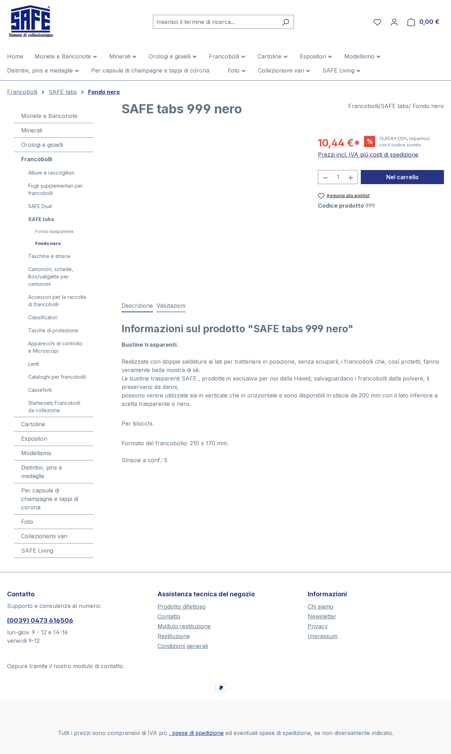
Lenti (33, 364)
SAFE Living (37, 550)
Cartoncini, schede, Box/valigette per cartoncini (50, 276)
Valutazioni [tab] (170, 305)
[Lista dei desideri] (377, 22)
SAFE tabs (41, 219)
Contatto (168, 616)
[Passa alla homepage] (42, 20)
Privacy (318, 626)
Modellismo (36, 453)
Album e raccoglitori (51, 173)
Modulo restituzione (184, 626)
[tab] (137, 306)
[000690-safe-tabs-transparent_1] (213, 211)
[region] (213, 211)
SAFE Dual (40, 206)
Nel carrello (402, 177)
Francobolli (36, 159)
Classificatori (42, 317)
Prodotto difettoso (181, 606)
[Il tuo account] (394, 22)
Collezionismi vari (44, 536)
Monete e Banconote (49, 115)
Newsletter (322, 616)
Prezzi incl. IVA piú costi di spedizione (368, 154)
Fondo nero (48, 243)
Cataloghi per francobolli (57, 377)
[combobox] (215, 22)
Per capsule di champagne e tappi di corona (49, 499)
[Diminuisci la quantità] (325, 177)
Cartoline (33, 424)
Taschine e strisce (49, 256)
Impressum (323, 636)
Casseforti (40, 390)
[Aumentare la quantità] (351, 177)
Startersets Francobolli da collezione (54, 406)
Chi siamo (320, 606)
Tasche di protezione (53, 330)
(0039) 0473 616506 (40, 620)
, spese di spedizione (196, 732)
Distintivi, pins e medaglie (41, 471)
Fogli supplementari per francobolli (55, 189)
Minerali (31, 130)
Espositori (34, 438)
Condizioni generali (182, 645)
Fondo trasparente (54, 231)
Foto (27, 521)
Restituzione (173, 636)
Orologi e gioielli (42, 144)
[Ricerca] (285, 22)
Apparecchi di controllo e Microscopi (55, 347)
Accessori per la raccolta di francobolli (57, 300)
